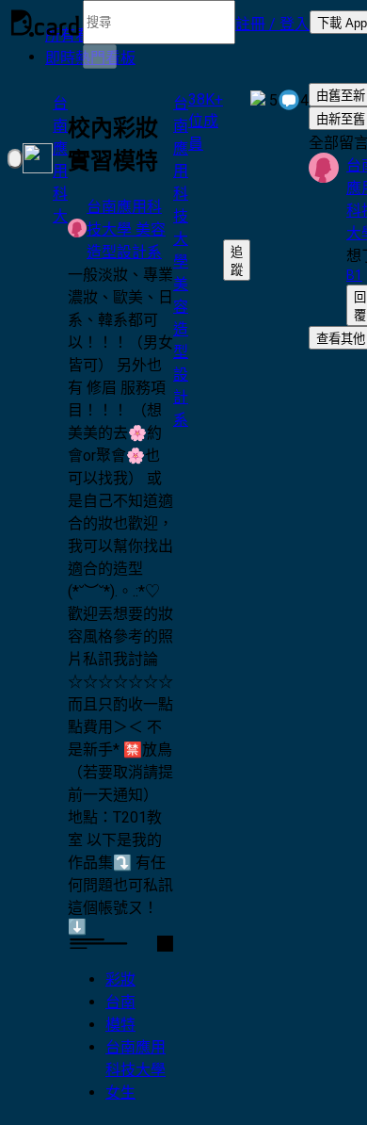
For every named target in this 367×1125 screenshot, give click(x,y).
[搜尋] (100, 56)
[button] (272, 22)
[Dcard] (45, 22)
